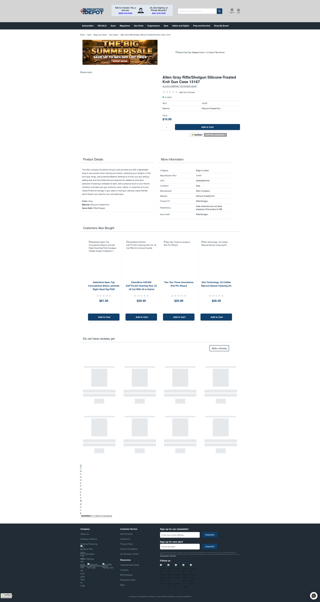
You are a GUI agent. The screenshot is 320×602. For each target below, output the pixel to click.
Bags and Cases (100, 34)
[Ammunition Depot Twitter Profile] (177, 576)
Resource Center (127, 579)
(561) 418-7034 (159, 13)
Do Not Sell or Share (129, 553)
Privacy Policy (173, 555)
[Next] (237, 280)
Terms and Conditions (164, 555)
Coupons (124, 569)
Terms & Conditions (129, 548)
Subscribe (209, 534)
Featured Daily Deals (129, 564)
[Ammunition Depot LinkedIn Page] (193, 574)
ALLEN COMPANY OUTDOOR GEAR (179, 86)
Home (82, 34)
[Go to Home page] (91, 11)
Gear (89, 34)
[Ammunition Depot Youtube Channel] (170, 576)
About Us (84, 534)
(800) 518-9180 (125, 13)
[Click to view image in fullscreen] (119, 109)
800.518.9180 (126, 534)
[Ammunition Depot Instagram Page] (163, 574)
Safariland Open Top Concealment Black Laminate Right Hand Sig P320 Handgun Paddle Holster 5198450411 (103, 289)
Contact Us (125, 538)
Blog (122, 584)
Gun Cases (113, 34)
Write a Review (219, 348)
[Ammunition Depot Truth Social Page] (185, 576)
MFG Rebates (126, 574)
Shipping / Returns (88, 538)
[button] (7, 595)
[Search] (219, 11)
